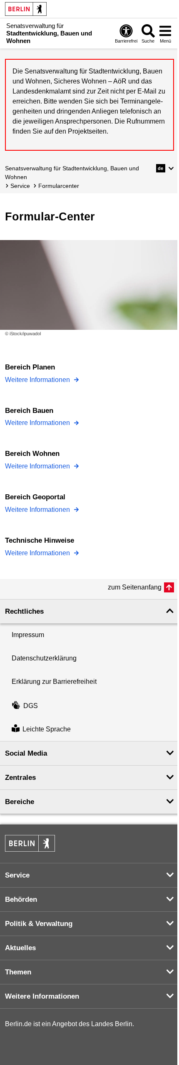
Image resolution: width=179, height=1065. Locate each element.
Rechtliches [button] (24, 611)
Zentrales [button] (20, 778)
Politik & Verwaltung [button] (38, 924)
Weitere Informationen (38, 379)
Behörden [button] (21, 899)
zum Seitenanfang (135, 587)
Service (20, 185)
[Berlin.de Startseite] (26, 9)
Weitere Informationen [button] (42, 996)
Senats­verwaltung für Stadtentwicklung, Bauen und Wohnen (72, 172)
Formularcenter (58, 185)
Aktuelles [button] (20, 948)
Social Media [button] (26, 753)
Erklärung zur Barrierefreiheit (54, 681)
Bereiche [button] (19, 802)
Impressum (28, 634)
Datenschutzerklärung (44, 658)
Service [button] (17, 875)
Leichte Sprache (46, 729)
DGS (30, 705)
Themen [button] (18, 972)
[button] (165, 168)
